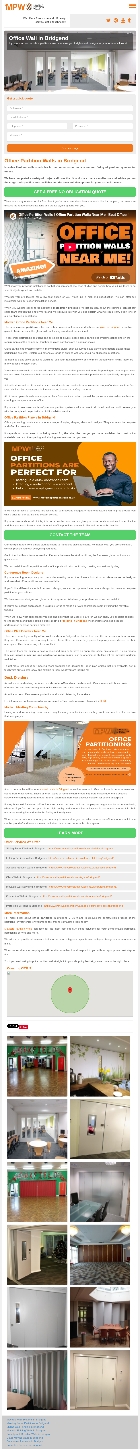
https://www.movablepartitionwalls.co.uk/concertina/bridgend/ (77, 896)
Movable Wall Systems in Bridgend (26, 1419)
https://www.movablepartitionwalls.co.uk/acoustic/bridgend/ (82, 867)
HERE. (104, 701)
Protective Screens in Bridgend (24, 1445)
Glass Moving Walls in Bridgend (25, 1437)
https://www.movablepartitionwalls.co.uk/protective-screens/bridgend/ (84, 905)
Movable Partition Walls (18, 928)
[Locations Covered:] (6, 5)
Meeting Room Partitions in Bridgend (28, 1423)
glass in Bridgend (110, 327)
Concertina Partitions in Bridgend (25, 1441)
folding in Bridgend (75, 620)
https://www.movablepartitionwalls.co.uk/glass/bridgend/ (68, 877)
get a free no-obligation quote (70, 192)
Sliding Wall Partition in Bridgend (25, 1426)
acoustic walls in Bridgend (54, 789)
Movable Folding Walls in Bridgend (26, 1430)
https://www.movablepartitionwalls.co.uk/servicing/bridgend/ (83, 886)
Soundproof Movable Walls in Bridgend (29, 1434)
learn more (70, 833)
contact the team (70, 535)
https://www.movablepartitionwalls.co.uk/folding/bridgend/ (81, 858)
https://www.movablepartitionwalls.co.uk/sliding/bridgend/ (80, 848)
